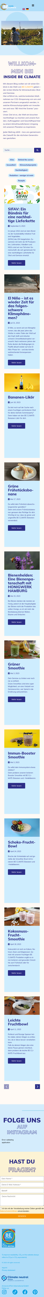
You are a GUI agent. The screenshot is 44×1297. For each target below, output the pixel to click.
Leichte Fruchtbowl (18, 1022)
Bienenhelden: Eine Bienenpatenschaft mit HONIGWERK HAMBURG (21, 583)
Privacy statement (8, 1270)
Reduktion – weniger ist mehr (21, 175)
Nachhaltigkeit (21, 170)
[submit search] (37, 150)
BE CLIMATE (27, 87)
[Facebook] (25, 1292)
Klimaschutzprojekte (28, 165)
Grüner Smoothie (16, 666)
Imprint (4, 1268)
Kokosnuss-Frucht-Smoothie (18, 935)
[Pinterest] (35, 1292)
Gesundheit (11, 165)
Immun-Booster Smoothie (21, 755)
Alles (12, 160)
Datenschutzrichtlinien (8, 1211)
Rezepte (21, 181)
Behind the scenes (25, 160)
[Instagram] (4, 1292)
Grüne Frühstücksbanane (20, 490)
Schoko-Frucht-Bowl (21, 844)
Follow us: (5, 1288)
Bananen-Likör (21, 397)
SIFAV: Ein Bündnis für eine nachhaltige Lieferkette (21, 215)
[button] (19, 43)
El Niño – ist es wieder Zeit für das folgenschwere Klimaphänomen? (21, 308)
